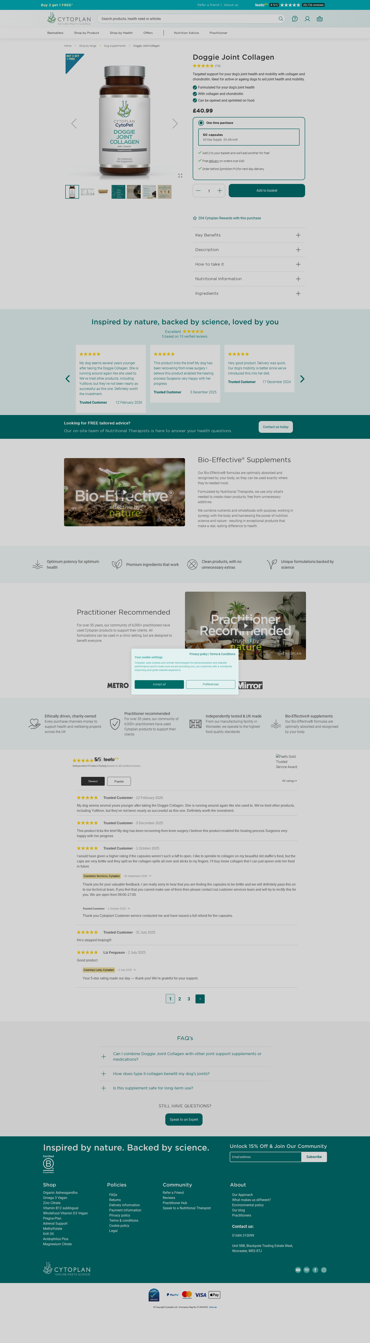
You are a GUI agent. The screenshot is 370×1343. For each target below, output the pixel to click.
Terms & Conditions (222, 654)
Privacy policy (198, 654)
